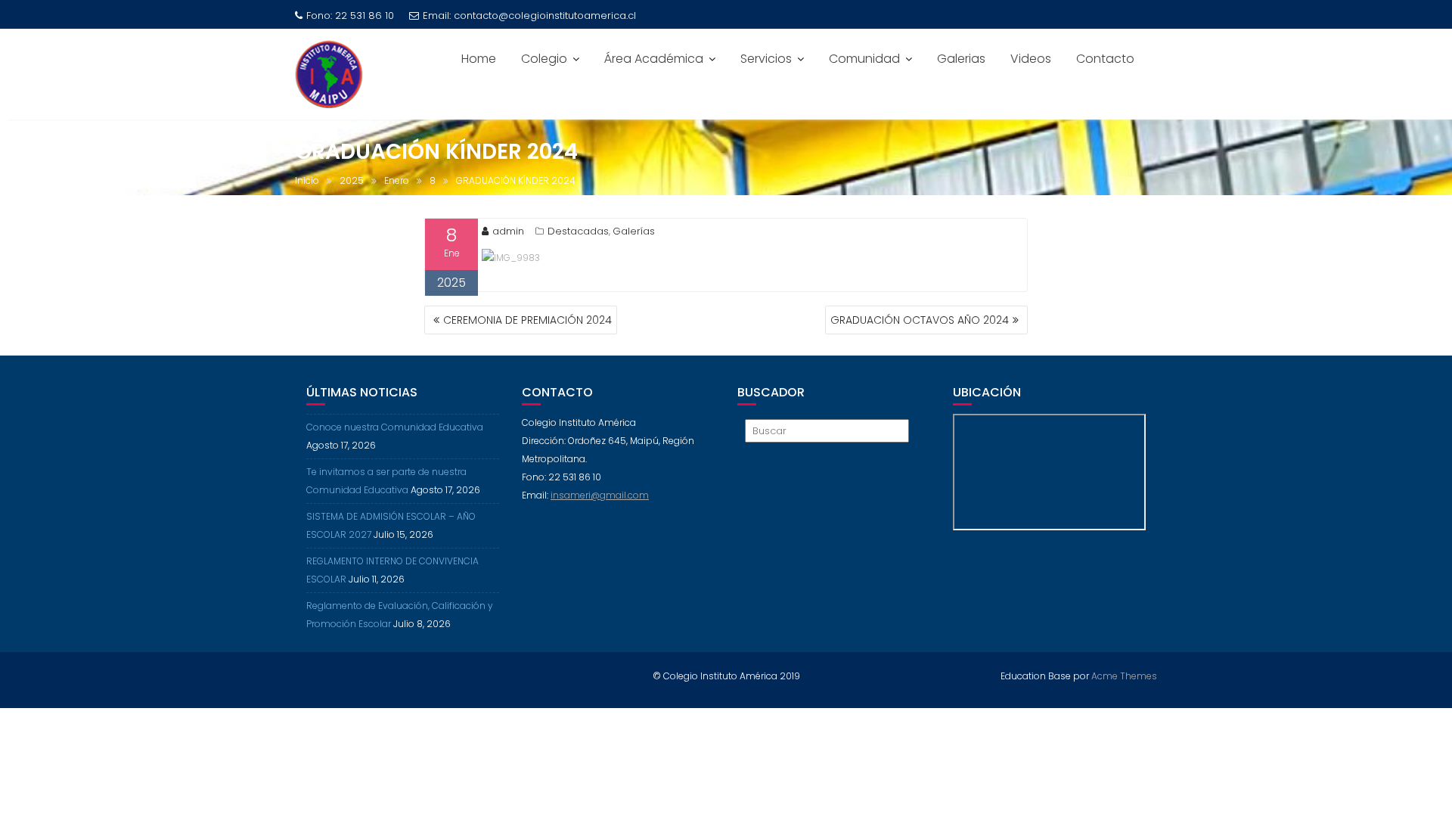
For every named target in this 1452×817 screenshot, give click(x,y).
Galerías (634, 231)
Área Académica (653, 58)
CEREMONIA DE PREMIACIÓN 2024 (527, 320)
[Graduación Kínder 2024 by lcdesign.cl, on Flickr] (511, 256)
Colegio (544, 58)
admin (508, 231)
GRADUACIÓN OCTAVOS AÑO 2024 (919, 320)
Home (478, 58)
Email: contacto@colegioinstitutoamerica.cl (529, 15)
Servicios (766, 58)
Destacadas (578, 231)
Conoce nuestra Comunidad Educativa (394, 427)
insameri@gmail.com (600, 495)
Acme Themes (1124, 675)
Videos (1030, 58)
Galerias (961, 58)
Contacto (1105, 58)
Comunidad (864, 58)
